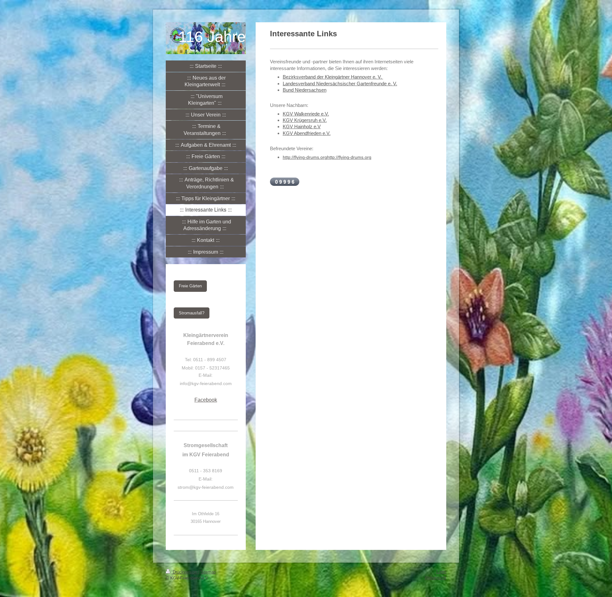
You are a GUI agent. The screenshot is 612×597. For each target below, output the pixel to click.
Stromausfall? (191, 313)
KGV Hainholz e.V (302, 126)
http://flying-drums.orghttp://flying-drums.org (327, 157)
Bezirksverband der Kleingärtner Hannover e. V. (333, 77)
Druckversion (184, 572)
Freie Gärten (190, 286)
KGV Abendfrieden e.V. (307, 133)
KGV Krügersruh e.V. (305, 120)
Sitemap (208, 572)
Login (441, 571)
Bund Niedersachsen (304, 90)
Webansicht (435, 577)
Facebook (205, 400)
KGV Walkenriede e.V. (306, 113)
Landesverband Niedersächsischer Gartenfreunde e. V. (340, 83)
